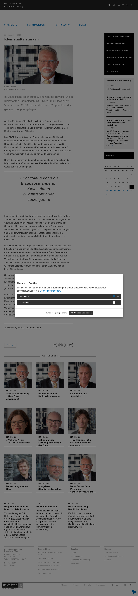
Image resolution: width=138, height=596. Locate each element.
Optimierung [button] (24, 302)
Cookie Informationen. (50, 291)
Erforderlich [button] (24, 296)
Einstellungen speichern (56, 313)
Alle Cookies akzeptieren (81, 313)
